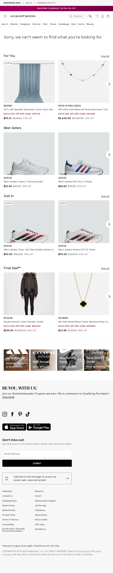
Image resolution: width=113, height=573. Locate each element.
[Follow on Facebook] (12, 415)
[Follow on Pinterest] (20, 415)
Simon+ (38, 496)
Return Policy (8, 505)
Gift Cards (40, 524)
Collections (40, 510)
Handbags (63, 24)
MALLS (29, 2)
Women (36, 24)
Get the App (40, 505)
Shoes (53, 24)
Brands (14, 24)
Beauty (90, 24)
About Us (39, 491)
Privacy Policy (8, 515)
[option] (29, 90)
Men (45, 24)
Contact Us (7, 496)
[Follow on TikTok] (27, 415)
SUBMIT (37, 463)
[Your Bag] (107, 16)
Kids (73, 24)
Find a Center (41, 519)
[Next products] (109, 84)
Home (81, 24)
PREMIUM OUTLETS (46, 2)
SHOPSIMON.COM (12, 2)
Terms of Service (10, 519)
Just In (4, 24)
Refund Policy (8, 510)
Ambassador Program (45, 500)
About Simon (41, 515)
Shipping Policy (9, 500)
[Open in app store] (14, 429)
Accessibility (8, 524)
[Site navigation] (5, 17)
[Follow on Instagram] (5, 415)
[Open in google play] (39, 429)
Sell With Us (40, 529)
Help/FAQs (7, 491)
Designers (25, 24)
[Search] (80, 16)
